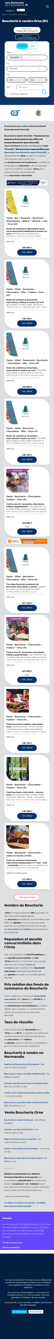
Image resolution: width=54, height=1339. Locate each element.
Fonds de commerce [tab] (27, 30)
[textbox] (34, 57)
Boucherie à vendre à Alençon (18, 1120)
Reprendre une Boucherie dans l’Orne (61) (25, 152)
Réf (8, 87)
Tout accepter (19, 1312)
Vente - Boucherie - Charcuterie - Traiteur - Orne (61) (24, 498)
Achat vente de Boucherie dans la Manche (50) (26, 1093)
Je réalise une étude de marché (19, 1203)
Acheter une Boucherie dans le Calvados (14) (25, 1083)
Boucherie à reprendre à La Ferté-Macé (23, 1158)
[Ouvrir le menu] (47, 7)
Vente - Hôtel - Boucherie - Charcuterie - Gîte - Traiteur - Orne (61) (25, 292)
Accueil (4, 15)
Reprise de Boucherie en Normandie (21, 1064)
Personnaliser (36, 1312)
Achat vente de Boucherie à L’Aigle (21, 1148)
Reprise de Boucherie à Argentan (20, 1139)
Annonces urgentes (19, 94)
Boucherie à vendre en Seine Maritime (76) (24, 1074)
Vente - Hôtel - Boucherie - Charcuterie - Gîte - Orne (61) (22, 429)
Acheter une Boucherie (32, 146)
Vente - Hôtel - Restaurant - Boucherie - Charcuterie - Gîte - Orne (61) (27, 361)
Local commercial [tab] (27, 37)
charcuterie (12, 929)
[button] (21, 57)
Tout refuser (47, 1252)
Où (8, 64)
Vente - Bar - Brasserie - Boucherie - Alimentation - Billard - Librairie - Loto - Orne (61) (26, 221)
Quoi (9, 52)
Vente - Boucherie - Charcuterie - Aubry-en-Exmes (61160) (24, 854)
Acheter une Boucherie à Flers (19, 1129)
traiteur (28, 929)
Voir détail (27, 252)
